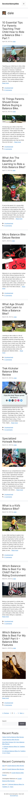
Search (4, 721)
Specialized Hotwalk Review (12, 440)
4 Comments (8, 359)
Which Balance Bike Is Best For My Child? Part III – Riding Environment (14, 570)
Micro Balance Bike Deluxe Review (14, 236)
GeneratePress (14, 795)
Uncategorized (8, 88)
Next (22, 713)
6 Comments (8, 90)
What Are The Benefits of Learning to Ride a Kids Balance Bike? (13, 162)
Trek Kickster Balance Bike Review (10, 371)
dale (3, 765)
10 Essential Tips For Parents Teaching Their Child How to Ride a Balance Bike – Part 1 (13, 30)
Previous (5, 713)
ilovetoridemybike (10, 4)
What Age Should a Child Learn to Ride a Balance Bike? (13, 309)
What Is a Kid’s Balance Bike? (11, 507)
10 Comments (8, 430)
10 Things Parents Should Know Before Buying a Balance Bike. (13, 103)
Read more (5, 83)
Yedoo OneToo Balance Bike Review (13, 737)
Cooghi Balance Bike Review (10, 739)
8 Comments (8, 225)
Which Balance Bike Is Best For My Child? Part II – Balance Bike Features (14, 638)
